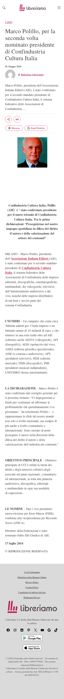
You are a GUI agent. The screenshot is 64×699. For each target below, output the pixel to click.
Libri (8, 22)
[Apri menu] (59, 7)
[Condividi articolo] (8, 119)
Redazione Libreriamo (32, 74)
